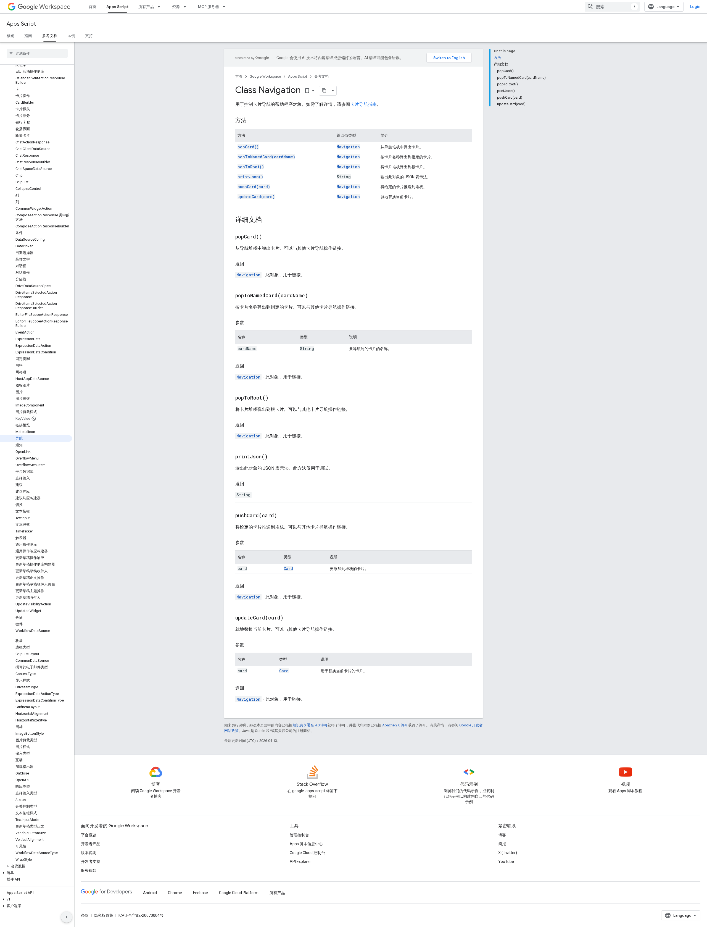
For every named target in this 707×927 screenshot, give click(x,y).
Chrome (175, 893)
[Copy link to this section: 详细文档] (267, 220)
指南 (28, 35)
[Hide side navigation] (66, 917)
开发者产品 (90, 844)
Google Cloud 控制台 (307, 852)
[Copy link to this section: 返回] (249, 264)
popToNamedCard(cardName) (266, 156)
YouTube (506, 861)
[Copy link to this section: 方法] (251, 120)
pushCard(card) (254, 186)
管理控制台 (299, 835)
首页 (92, 6)
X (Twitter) (507, 852)
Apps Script (117, 6)
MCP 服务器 (208, 6)
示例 (71, 35)
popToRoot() (251, 166)
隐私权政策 (103, 915)
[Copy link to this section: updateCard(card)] (290, 618)
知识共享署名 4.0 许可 (310, 725)
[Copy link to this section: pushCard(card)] (283, 516)
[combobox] (612, 7)
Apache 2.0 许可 (395, 725)
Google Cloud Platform (238, 893)
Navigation (348, 146)
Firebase (200, 893)
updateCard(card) (256, 196)
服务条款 (88, 870)
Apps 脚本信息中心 (306, 844)
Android (150, 893)
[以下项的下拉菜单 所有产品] (160, 6)
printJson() (250, 176)
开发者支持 (90, 861)
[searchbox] (37, 53)
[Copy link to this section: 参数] (249, 322)
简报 (502, 844)
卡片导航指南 (363, 104)
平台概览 (88, 835)
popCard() (248, 146)
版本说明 (88, 852)
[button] (36, 866)
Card (288, 568)
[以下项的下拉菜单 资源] (186, 6)
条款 (85, 915)
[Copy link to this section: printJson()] (274, 457)
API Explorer (300, 861)
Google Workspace (265, 76)
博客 (502, 835)
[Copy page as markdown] (324, 90)
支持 (89, 35)
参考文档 (49, 35)
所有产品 (146, 6)
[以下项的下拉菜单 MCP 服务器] (225, 6)
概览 (10, 35)
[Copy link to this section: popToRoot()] (275, 398)
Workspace (54, 6)
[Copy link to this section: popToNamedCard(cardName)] (314, 296)
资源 (176, 6)
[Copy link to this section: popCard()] (269, 237)
